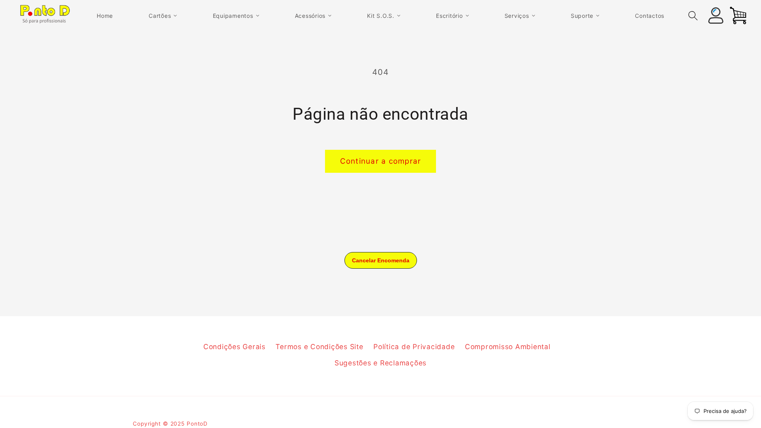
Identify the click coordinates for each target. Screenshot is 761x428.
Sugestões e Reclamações (380, 363)
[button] (162, 16)
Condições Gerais (234, 346)
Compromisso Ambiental (508, 346)
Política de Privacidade (414, 346)
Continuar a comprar (380, 161)
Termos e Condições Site (319, 346)
